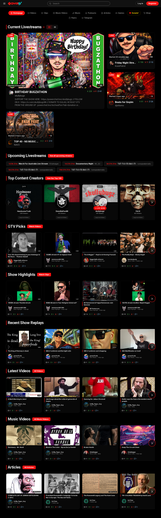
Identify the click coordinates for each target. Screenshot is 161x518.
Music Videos (61, 13)
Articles (107, 13)
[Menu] (4, 4)
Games (121, 13)
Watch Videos (35, 226)
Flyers (74, 18)
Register (152, 3)
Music (77, 13)
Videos (33, 13)
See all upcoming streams (61, 156)
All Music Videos (41, 419)
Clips (46, 13)
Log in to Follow (24, 217)
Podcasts (92, 13)
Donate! (135, 13)
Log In (140, 3)
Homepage (18, 13)
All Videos (38, 371)
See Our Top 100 (54, 178)
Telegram (88, 18)
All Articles (29, 467)
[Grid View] (49, 27)
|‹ (9, 202)
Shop (148, 13)
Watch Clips (44, 275)
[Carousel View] (55, 27)
